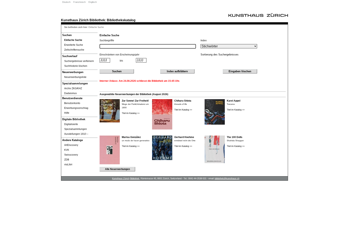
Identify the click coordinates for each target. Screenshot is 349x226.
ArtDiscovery (71, 145)
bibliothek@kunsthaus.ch (227, 178)
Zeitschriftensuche (74, 49)
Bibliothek (97, 20)
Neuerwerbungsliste (75, 77)
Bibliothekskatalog (121, 20)
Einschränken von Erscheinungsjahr (119, 54)
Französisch (79, 2)
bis (121, 60)
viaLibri (68, 164)
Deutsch (66, 2)
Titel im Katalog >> (131, 113)
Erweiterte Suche (73, 45)
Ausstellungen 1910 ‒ (76, 134)
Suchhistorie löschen (75, 66)
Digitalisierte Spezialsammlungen (75, 127)
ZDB (66, 159)
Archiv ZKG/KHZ (73, 88)
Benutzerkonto (72, 103)
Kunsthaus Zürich (75, 20)
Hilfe (66, 112)
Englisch (92, 2)
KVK (66, 150)
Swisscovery (71, 154)
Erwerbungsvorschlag (76, 108)
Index (204, 40)
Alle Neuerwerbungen (117, 169)
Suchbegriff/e (107, 40)
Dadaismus (70, 93)
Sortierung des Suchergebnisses (220, 54)
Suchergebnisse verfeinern (79, 61)
